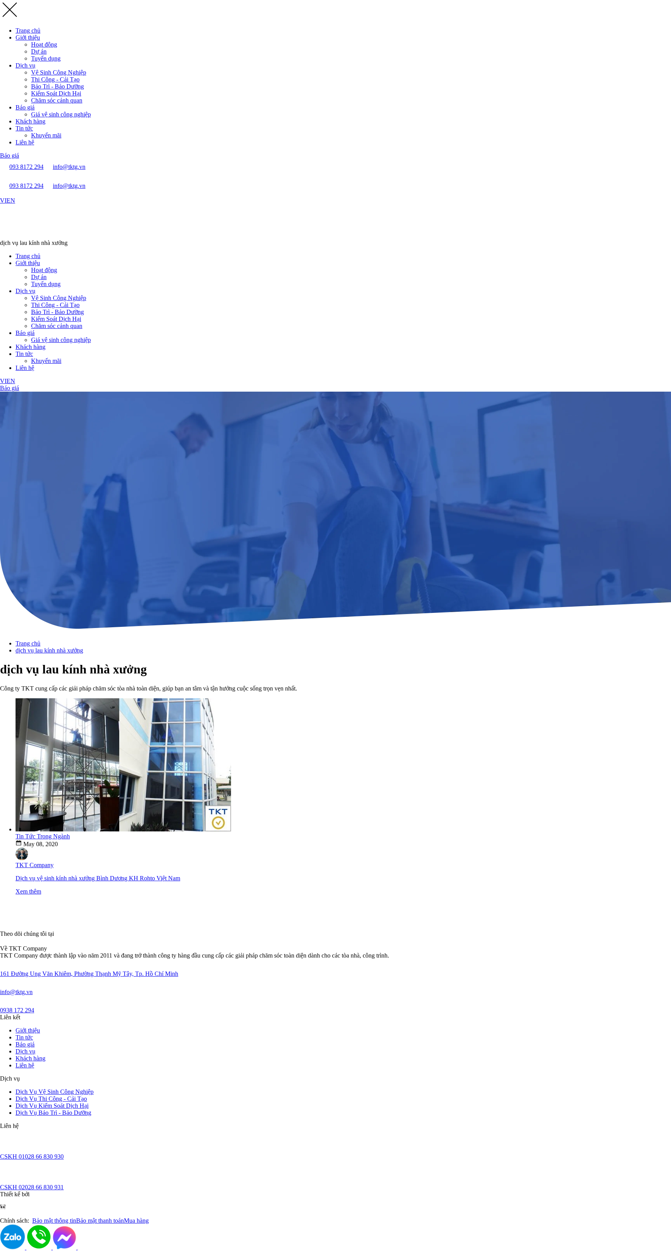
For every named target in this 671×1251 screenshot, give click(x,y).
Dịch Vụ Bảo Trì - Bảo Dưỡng (53, 1112)
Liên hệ (25, 142)
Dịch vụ (25, 65)
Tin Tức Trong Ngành (43, 836)
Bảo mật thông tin (54, 1220)
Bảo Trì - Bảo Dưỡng (57, 86)
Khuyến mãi (46, 135)
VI (3, 200)
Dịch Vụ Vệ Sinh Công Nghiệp (55, 1091)
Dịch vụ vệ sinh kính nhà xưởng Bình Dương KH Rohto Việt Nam (98, 878)
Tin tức (24, 128)
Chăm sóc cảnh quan (56, 100)
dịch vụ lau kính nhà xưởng (49, 650)
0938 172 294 (17, 1010)
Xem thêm (28, 891)
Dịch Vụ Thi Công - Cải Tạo (51, 1098)
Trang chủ (28, 30)
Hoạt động (44, 44)
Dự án (39, 51)
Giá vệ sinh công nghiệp (61, 114)
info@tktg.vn (16, 992)
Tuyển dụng (46, 58)
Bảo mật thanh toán (100, 1220)
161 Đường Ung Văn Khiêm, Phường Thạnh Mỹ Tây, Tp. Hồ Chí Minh (89, 973)
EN (11, 200)
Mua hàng (136, 1220)
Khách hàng (30, 121)
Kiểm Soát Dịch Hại (56, 93)
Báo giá (25, 107)
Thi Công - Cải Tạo (55, 79)
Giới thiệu (28, 37)
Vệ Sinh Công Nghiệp (58, 72)
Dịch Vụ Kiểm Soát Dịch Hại (52, 1105)
